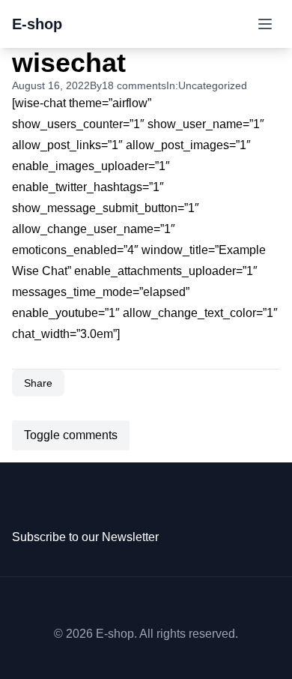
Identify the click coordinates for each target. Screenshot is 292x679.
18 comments (134, 85)
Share (38, 383)
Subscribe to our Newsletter (85, 537)
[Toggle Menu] (265, 24)
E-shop (37, 24)
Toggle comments (71, 435)
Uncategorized (212, 85)
